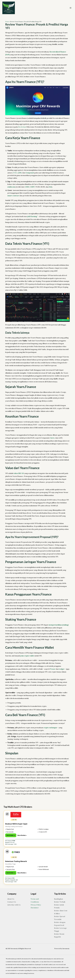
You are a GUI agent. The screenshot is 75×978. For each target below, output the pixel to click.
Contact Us (11, 902)
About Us (10, 899)
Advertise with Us (14, 905)
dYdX (15, 173)
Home (7, 21)
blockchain (22, 127)
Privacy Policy (36, 905)
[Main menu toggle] (70, 8)
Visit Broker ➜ (10, 835)
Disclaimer (35, 908)
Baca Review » (22, 835)
